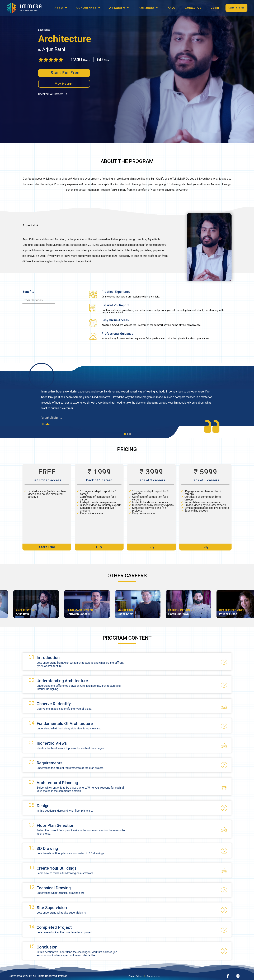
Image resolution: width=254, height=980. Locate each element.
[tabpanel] (127, 404)
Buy (99, 547)
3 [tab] (131, 435)
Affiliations (147, 7)
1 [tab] (126, 435)
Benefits (28, 291)
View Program (64, 83)
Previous (4, 407)
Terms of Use (153, 976)
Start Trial (47, 547)
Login (215, 7)
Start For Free (236, 8)
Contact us (193, 7)
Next (250, 407)
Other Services (32, 300)
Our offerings (86, 7)
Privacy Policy (135, 976)
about (58, 7)
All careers (117, 7)
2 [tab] (128, 435)
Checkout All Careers (50, 94)
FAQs (172, 7)
